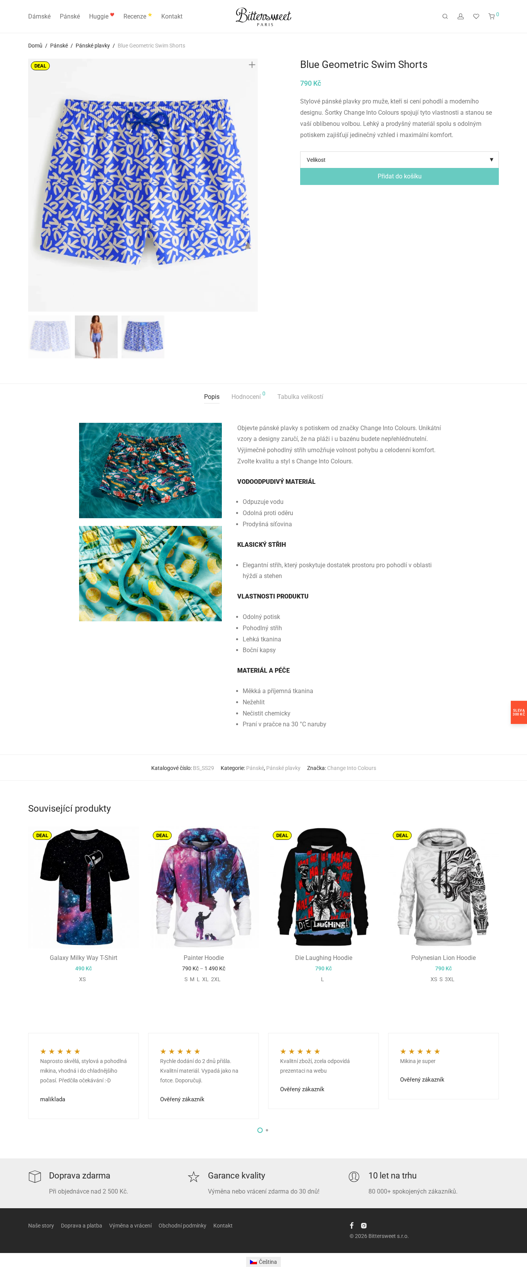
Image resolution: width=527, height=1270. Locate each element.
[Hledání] (445, 16)
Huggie (101, 16)
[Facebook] (351, 1225)
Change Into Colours (351, 768)
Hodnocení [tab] (248, 395)
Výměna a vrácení (130, 1226)
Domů (35, 45)
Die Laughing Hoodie (323, 957)
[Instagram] (363, 1225)
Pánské (70, 16)
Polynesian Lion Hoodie (443, 957)
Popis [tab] (212, 396)
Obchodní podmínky (182, 1226)
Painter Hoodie (204, 957)
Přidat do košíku (400, 176)
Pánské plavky (93, 45)
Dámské (39, 16)
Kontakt (171, 16)
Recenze (137, 16)
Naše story (41, 1226)
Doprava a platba (81, 1226)
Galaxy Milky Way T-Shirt (83, 957)
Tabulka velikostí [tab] (300, 396)
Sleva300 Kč (519, 712)
